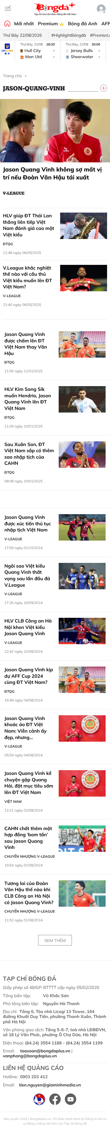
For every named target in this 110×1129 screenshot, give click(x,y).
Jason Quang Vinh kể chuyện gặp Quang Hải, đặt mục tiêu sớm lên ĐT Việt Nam (28, 782)
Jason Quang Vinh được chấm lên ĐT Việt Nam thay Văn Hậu (25, 343)
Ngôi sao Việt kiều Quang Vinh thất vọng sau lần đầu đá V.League (27, 575)
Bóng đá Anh (82, 23)
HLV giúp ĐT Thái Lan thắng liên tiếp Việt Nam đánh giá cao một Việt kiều (28, 225)
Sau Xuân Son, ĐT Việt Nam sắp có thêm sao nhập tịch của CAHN (29, 453)
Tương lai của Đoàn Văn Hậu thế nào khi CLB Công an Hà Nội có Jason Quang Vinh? (28, 892)
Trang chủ (12, 75)
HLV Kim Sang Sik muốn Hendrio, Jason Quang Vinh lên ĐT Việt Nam (27, 398)
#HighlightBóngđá (68, 35)
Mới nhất (24, 23)
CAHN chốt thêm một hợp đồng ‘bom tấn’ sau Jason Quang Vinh (28, 837)
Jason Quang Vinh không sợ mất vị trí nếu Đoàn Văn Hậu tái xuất (52, 173)
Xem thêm (54, 940)
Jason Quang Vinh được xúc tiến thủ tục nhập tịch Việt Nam (27, 523)
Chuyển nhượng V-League (29, 856)
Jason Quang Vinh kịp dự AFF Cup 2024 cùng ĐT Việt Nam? (28, 676)
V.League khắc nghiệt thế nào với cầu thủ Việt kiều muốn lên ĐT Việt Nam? (27, 277)
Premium (48, 23)
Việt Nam (12, 801)
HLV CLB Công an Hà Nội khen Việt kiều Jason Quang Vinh (28, 627)
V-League (14, 193)
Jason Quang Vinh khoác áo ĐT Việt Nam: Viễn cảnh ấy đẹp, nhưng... (25, 727)
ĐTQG (8, 244)
